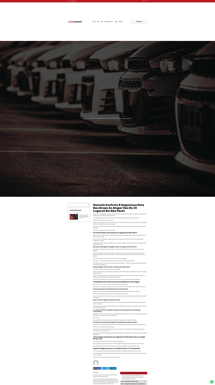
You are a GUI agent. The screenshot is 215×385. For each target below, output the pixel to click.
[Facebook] (146, 1)
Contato (121, 21)
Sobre (98, 21)
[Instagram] (143, 1)
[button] (97, 368)
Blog (116, 21)
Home (94, 21)
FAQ (102, 21)
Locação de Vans (108, 21)
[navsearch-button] (79, 204)
